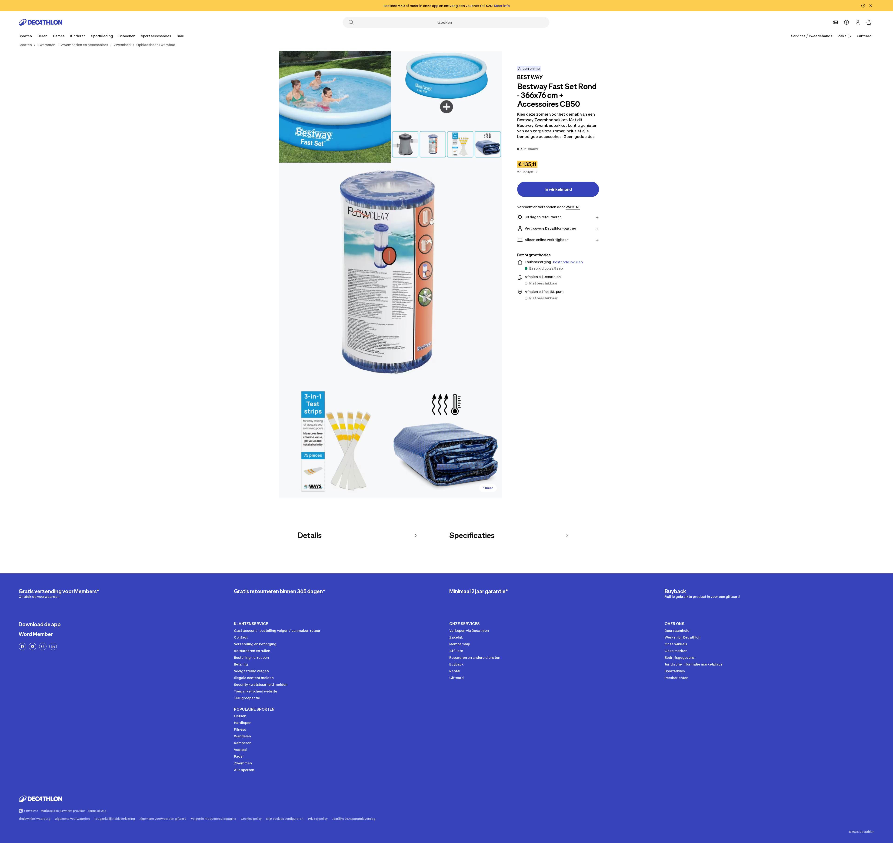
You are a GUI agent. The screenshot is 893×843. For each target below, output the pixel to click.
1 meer (488, 488)
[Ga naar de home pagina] (40, 22)
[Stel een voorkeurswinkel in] (835, 22)
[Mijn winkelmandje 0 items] (868, 22)
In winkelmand (558, 189)
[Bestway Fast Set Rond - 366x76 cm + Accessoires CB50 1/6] (446, 107)
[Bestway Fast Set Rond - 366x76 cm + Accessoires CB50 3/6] (390, 274)
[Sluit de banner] (870, 5)
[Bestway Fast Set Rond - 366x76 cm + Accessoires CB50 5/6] (446, 442)
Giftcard (864, 36)
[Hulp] (846, 22)
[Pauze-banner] (863, 5)
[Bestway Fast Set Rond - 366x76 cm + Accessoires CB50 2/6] (335, 107)
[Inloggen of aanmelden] (857, 22)
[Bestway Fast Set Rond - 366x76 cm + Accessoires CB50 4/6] (335, 442)
